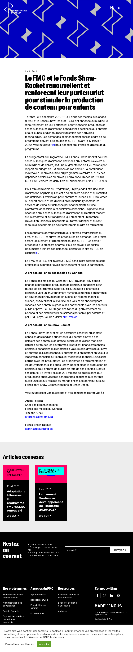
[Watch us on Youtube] (118, 595)
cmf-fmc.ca (70, 317)
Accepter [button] (44, 644)
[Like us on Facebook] (97, 595)
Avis (110, 619)
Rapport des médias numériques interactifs (13, 619)
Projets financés (11, 611)
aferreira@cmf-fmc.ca (39, 416)
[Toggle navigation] (127, 7)
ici (53, 145)
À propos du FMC (41, 588)
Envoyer (118, 550)
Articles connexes (23, 457)
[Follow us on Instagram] (104, 595)
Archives (62, 611)
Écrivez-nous (37, 613)
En (112, 7)
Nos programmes (15, 588)
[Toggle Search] (119, 7)
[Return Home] (15, 7)
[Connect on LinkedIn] (111, 595)
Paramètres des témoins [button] (19, 644)
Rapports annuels (39, 600)
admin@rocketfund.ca (39, 428)
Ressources (66, 588)
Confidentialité (100, 619)
